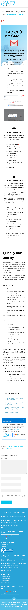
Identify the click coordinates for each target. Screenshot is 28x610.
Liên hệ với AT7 (4, 546)
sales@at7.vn (16, 429)
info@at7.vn (8, 527)
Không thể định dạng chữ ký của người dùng (14, 403)
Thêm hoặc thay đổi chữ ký (14, 59)
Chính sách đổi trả (5, 580)
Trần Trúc (21, 14)
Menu (25, 2)
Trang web (4, 487)
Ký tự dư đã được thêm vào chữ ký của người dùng (14, 398)
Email (3, 482)
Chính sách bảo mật (5, 578)
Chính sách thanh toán (6, 582)
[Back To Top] (14, 599)
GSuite (11, 448)
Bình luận (4, 458)
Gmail (10, 288)
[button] (14, 285)
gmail (7, 448)
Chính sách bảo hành (5, 576)
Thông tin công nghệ (13, 446)
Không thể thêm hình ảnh (12, 412)
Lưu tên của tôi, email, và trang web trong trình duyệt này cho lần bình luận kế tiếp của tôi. (13, 497)
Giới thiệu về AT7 (4, 544)
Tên (2, 476)
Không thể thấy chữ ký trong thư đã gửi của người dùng (14, 408)
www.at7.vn (8, 429)
